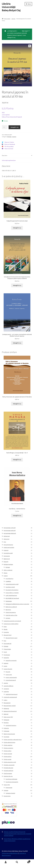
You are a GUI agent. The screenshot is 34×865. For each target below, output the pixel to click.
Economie (6, 632)
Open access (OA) (8, 717)
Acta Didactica (9, 578)
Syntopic (8, 618)
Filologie (9, 136)
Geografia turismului (11, 660)
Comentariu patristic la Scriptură (12, 621)
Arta (5, 542)
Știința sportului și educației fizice (13, 739)
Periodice (6, 722)
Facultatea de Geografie (12, 782)
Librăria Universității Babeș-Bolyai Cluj (11, 7)
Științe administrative (9, 742)
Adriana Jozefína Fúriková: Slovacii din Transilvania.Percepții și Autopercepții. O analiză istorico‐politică (17, 833)
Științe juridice (7, 751)
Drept (5, 626)
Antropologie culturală (9, 528)
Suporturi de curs (8, 776)
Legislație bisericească (11, 694)
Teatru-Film (7, 785)
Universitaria (7, 796)
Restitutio (8, 609)
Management (7, 703)
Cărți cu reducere (8, 570)
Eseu (5, 640)
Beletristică (7, 559)
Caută (17, 862)
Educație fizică (7, 635)
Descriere (4, 155)
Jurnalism (6, 688)
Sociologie (6, 737)
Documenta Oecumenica (12, 590)
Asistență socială (8, 553)
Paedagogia (9, 601)
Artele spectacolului (9, 547)
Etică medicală (7, 643)
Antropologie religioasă (10, 533)
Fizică (5, 652)
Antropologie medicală (9, 530)
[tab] (17, 155)
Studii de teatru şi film (11, 615)
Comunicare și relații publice (11, 624)
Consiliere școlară (10, 587)
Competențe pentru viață (12, 584)
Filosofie (8, 672)
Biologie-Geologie (8, 564)
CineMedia (8, 581)
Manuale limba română (10, 705)
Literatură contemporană (10, 697)
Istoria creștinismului (11, 677)
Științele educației (8, 768)
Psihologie (6, 731)
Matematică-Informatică (10, 711)
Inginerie (6, 663)
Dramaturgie (9, 787)
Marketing (6, 708)
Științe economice (8, 748)
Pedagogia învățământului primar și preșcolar (17, 604)
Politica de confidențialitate (10, 853)
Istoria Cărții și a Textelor (12, 592)
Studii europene (8, 773)
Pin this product (9, 146)
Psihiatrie (6, 728)
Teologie (6, 790)
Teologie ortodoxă (10, 793)
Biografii (6, 561)
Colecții (6, 576)
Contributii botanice (11, 725)
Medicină (6, 714)
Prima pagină (7, 18)
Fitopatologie (7, 649)
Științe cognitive (8, 745)
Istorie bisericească (11, 680)
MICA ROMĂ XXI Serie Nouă (12, 598)
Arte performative (8, 544)
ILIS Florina (7, 108)
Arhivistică (6, 539)
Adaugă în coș (14, 127)
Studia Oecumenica (11, 612)
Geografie (6, 657)
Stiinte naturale (8, 753)
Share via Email (9, 148)
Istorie (5, 666)
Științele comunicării (9, 765)
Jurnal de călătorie (8, 686)
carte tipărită (5, 115)
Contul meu (5, 862)
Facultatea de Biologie (11, 779)
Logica (5, 700)
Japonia (13, 18)
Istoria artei (9, 674)
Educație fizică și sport (11, 638)
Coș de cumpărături (26, 860)
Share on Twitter (9, 142)
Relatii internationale (9, 734)
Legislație (6, 691)
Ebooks (5, 629)
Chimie (5, 573)
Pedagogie (6, 720)
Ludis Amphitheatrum (11, 595)
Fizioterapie (7, 655)
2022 (3, 112)
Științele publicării (8, 770)
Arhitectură (7, 536)
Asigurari (6, 550)
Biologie (8, 567)
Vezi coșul (25, 31)
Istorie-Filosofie (8, 669)
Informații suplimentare (9, 160)
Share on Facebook (9, 144)
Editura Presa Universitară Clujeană (12, 117)
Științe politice (7, 756)
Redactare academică (11, 607)
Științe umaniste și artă (10, 762)
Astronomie (7, 556)
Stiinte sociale (7, 759)
